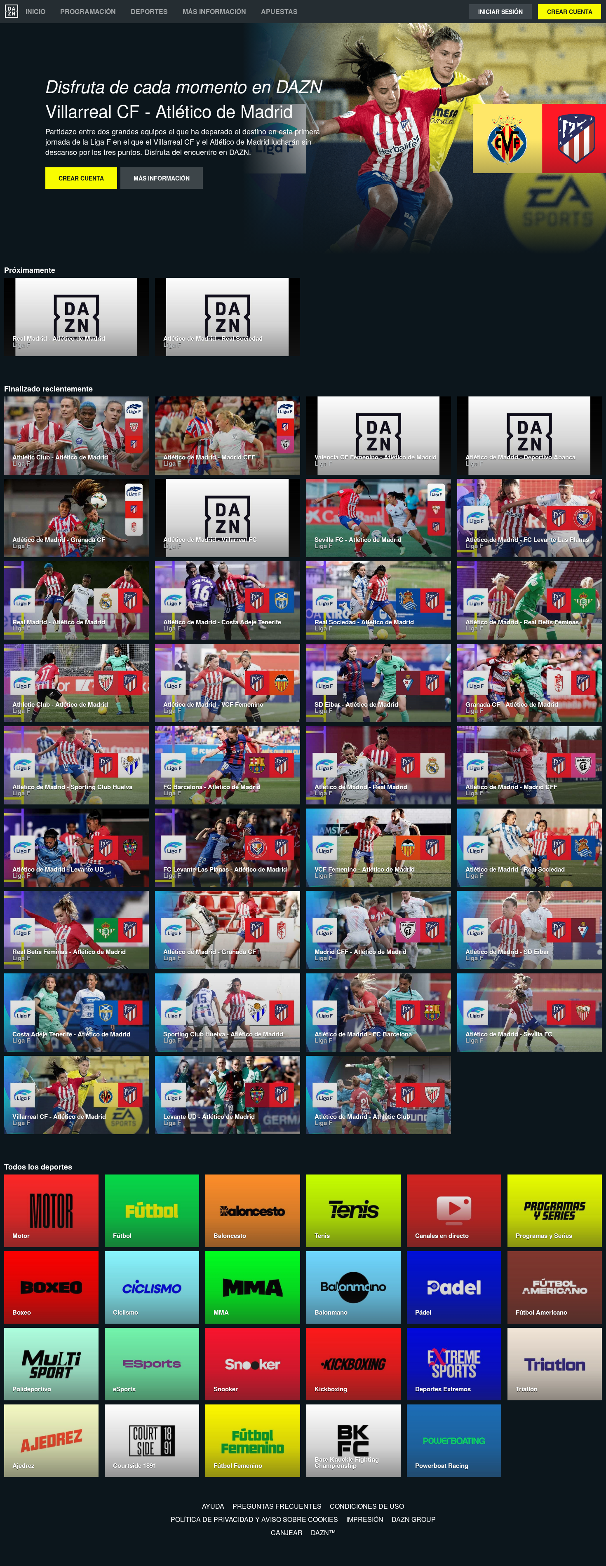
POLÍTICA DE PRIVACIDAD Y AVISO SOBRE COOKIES (254, 1519)
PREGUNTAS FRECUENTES (277, 1506)
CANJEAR (287, 1532)
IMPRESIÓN (364, 1519)
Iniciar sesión (500, 11)
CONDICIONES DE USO (367, 1506)
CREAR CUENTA (569, 11)
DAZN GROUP (414, 1519)
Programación (88, 11)
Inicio (35, 11)
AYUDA (213, 1506)
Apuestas (279, 11)
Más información (214, 11)
